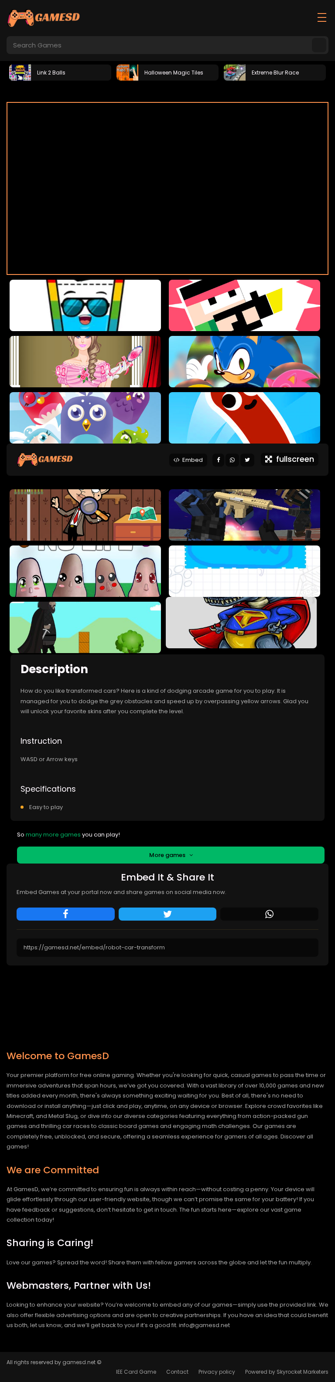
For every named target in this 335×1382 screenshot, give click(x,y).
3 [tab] (180, 91)
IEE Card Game (136, 1371)
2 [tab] (167, 91)
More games (169, 855)
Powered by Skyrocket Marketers (286, 1371)
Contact (177, 1371)
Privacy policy (216, 1371)
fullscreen (293, 459)
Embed (191, 460)
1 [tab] (154, 91)
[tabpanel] (60, 72)
